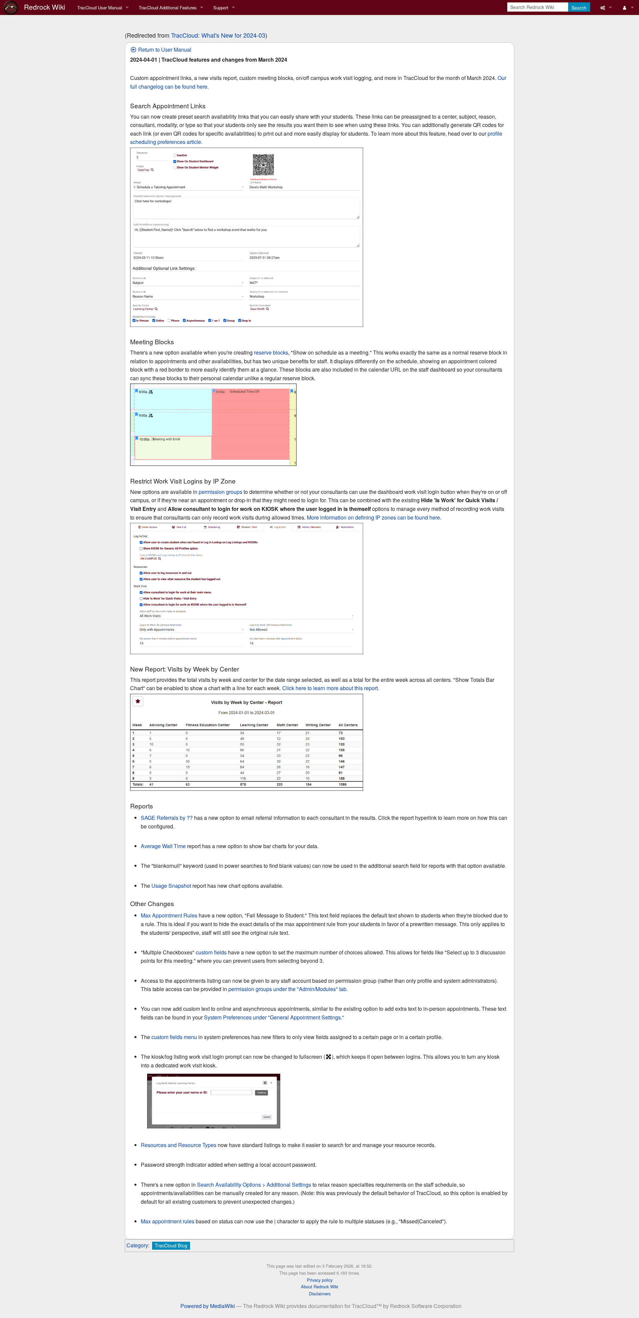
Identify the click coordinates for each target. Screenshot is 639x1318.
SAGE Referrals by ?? (167, 817)
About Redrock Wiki (319, 1286)
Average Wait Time (163, 846)
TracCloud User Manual (99, 7)
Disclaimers (319, 1293)
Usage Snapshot (171, 885)
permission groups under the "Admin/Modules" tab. (288, 989)
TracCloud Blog (171, 1245)
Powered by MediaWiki (207, 1306)
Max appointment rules (167, 1221)
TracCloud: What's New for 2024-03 (218, 35)
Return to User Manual (164, 49)
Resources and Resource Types (178, 1145)
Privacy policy (319, 1280)
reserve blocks (271, 352)
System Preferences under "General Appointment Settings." (274, 1017)
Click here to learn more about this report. (330, 688)
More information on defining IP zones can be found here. (374, 517)
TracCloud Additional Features (168, 7)
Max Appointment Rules (169, 915)
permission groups (220, 492)
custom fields (211, 952)
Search (578, 7)
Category (137, 1245)
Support (220, 7)
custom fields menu (174, 1037)
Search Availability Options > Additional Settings (254, 1184)
